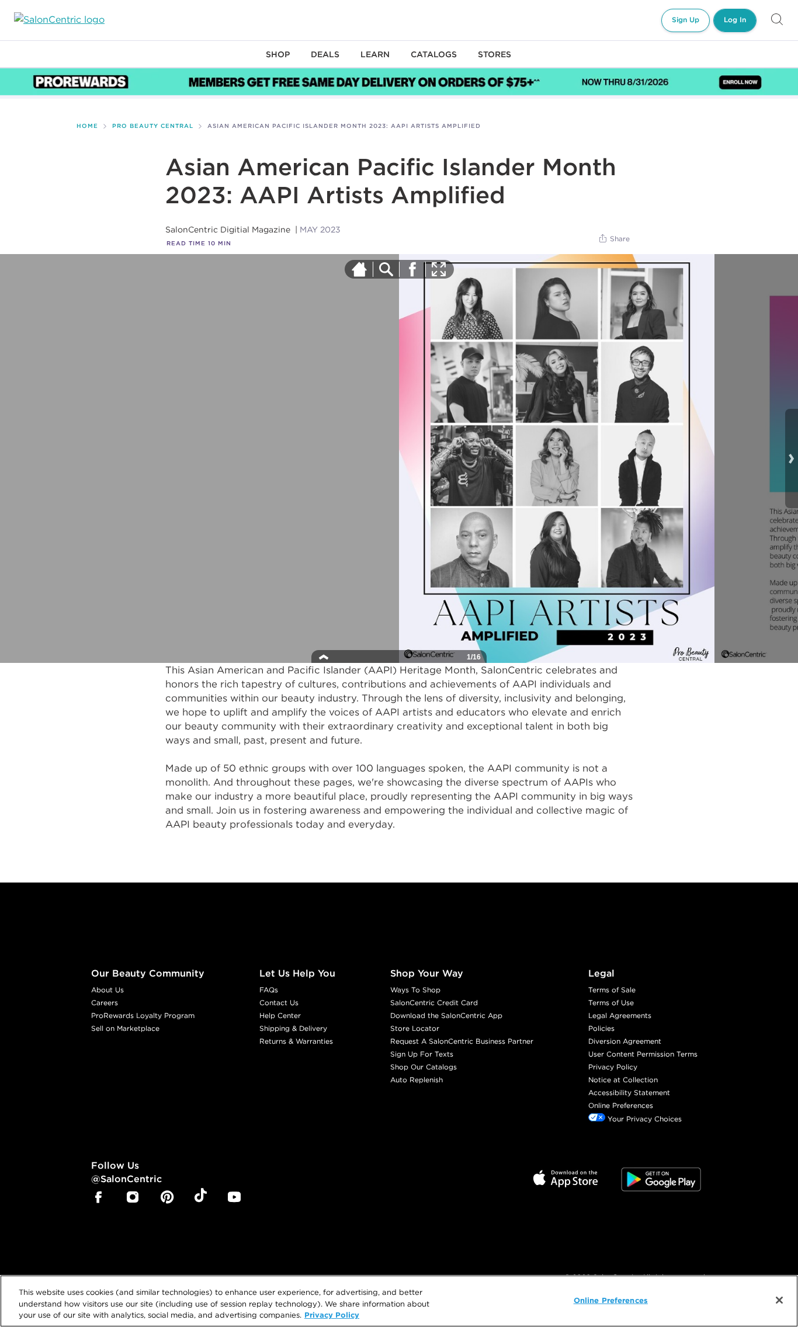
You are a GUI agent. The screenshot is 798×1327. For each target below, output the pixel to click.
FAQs (268, 989)
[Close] (779, 1300)
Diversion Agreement (624, 1041)
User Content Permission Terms (643, 1054)
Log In (735, 19)
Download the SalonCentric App (446, 1015)
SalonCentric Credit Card (434, 1002)
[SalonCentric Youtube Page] (234, 1198)
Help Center (280, 1015)
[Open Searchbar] (777, 20)
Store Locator (414, 1028)
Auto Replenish (416, 1079)
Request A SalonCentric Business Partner (461, 1041)
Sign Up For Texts (421, 1054)
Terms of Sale (612, 989)
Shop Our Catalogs (423, 1066)
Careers (104, 1002)
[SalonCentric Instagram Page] (133, 1198)
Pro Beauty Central (152, 126)
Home (87, 126)
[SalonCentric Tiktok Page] (201, 1197)
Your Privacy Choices (643, 1118)
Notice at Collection (623, 1079)
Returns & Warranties (296, 1041)
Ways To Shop (415, 989)
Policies (601, 1028)
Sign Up (685, 19)
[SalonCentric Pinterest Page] (167, 1198)
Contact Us (279, 1002)
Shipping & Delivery (293, 1028)
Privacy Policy (612, 1066)
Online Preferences (620, 1105)
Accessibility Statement (629, 1092)
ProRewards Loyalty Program (143, 1015)
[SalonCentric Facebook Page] (98, 1198)
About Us (107, 989)
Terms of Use (611, 1002)
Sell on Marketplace (125, 1028)
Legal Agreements (619, 1015)
